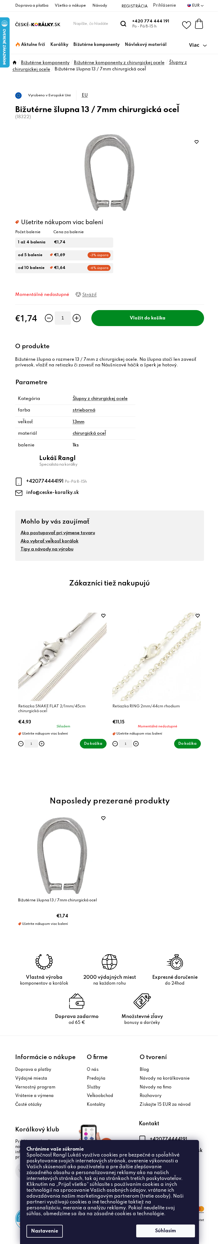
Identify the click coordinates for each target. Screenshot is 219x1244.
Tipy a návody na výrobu (47, 549)
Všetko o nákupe (70, 5)
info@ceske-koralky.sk (52, 492)
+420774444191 (45, 481)
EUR (196, 5)
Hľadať (123, 24)
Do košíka (154, 318)
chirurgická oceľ (89, 433)
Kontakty (96, 1105)
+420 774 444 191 (150, 21)
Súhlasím (165, 1231)
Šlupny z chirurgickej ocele (100, 399)
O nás (93, 1070)
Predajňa (96, 1078)
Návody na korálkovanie (165, 1078)
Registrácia (135, 6)
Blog (144, 1070)
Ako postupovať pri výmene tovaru (58, 533)
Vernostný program (35, 1087)
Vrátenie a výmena (34, 1096)
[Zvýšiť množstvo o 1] (77, 318)
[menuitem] (30, 45)
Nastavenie (44, 1231)
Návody (99, 5)
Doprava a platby (33, 1070)
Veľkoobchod (100, 1096)
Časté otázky (28, 1105)
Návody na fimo (155, 1087)
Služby (93, 1087)
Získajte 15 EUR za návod (165, 1105)
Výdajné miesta (31, 1078)
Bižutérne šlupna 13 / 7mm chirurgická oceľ (57, 900)
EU (85, 95)
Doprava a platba (31, 5)
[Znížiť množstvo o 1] (49, 318)
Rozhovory (151, 1096)
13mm (78, 422)
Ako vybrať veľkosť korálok (50, 541)
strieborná (84, 410)
